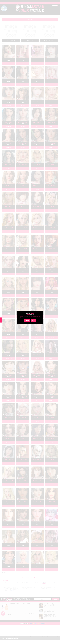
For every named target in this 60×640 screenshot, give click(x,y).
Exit (33, 320)
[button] (1, 320)
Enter (27, 320)
